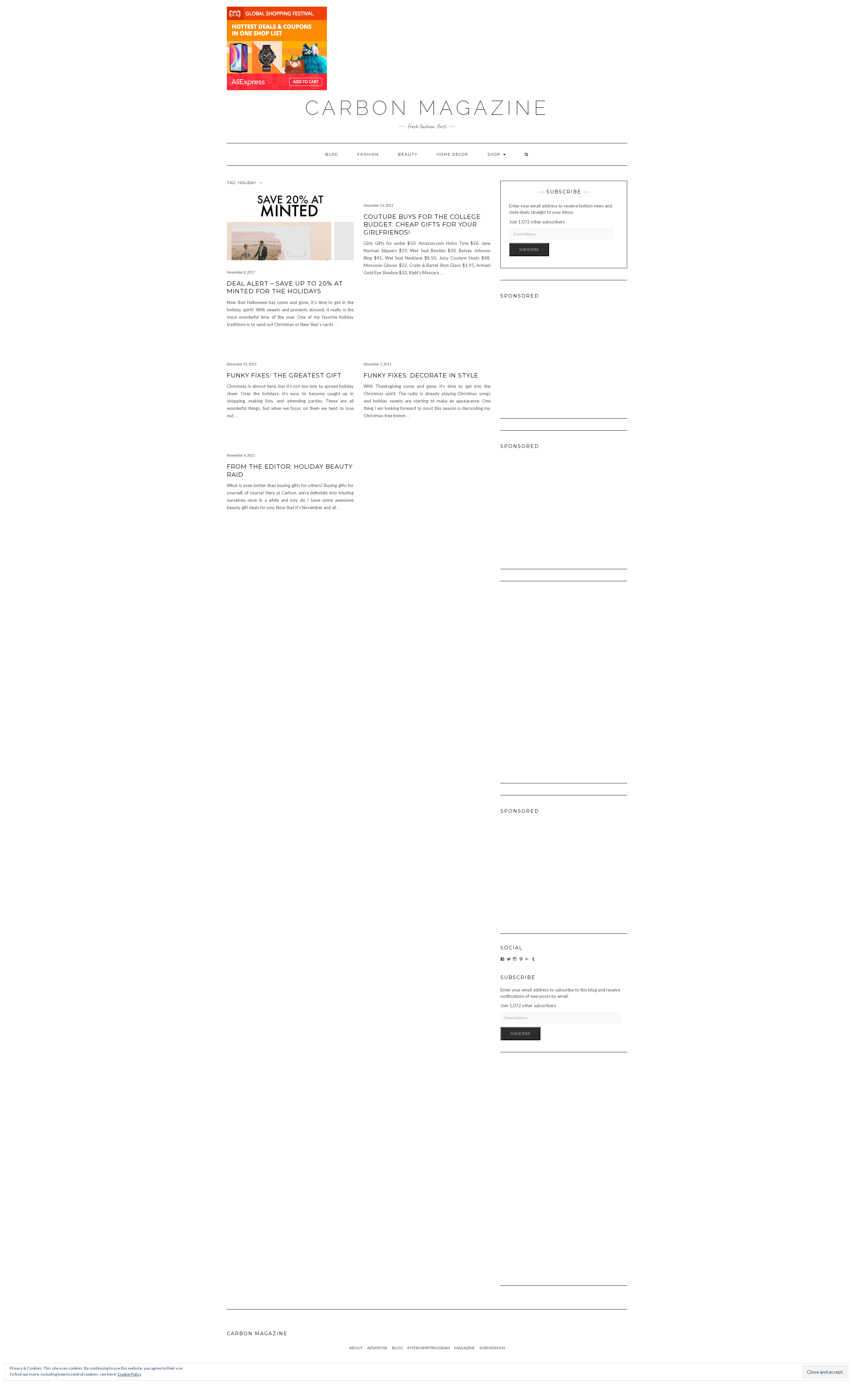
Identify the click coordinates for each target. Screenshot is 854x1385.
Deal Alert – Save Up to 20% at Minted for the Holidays (285, 287)
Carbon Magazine (427, 108)
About (356, 1347)
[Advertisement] (563, 352)
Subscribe (529, 249)
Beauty (408, 154)
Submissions (492, 1347)
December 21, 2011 (378, 205)
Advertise (377, 1347)
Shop (494, 154)
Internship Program (428, 1347)
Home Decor (452, 154)
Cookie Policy (129, 1374)
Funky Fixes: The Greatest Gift (284, 375)
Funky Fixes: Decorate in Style (421, 375)
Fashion (368, 154)
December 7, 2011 (377, 364)
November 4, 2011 (241, 455)
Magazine (464, 1347)
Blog (331, 154)
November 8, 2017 (241, 272)
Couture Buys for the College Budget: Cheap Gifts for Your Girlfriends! (422, 224)
